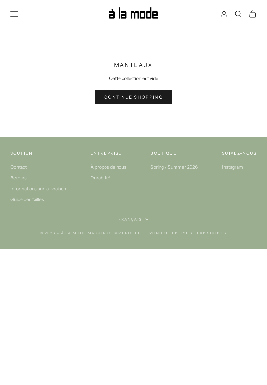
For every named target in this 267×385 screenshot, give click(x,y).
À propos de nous (108, 167)
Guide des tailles (27, 199)
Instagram (232, 167)
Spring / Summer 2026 (174, 167)
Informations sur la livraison (38, 189)
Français (130, 219)
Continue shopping (133, 97)
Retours (18, 178)
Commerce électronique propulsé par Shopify (167, 233)
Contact (18, 167)
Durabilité (100, 178)
